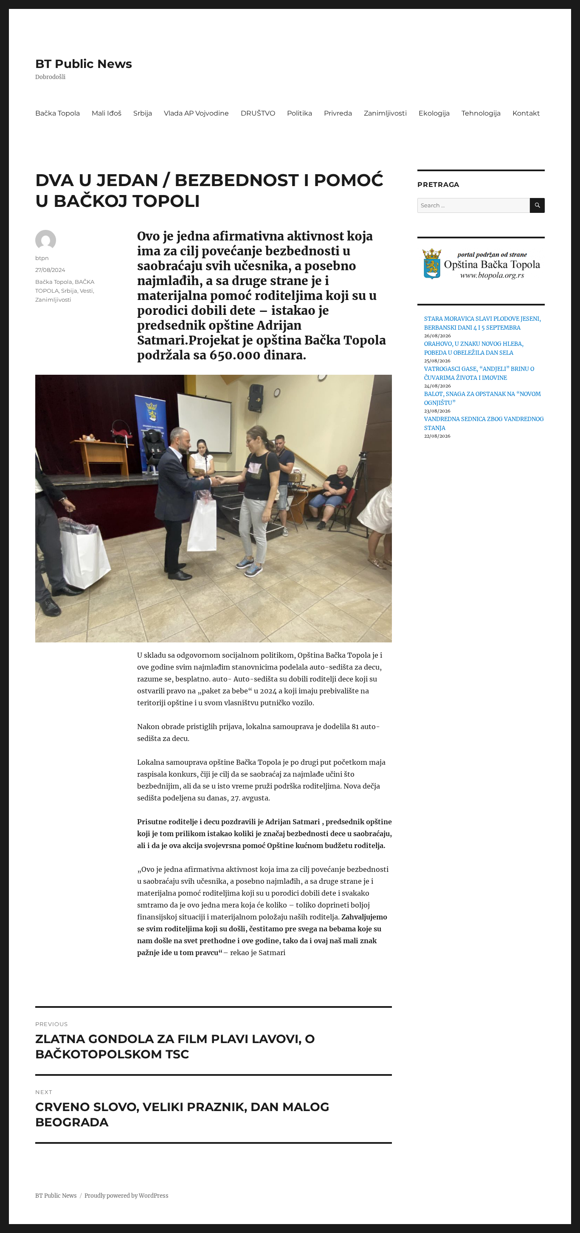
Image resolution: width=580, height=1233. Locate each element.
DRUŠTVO (258, 113)
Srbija (142, 113)
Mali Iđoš (106, 113)
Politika (299, 113)
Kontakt (526, 113)
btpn (42, 258)
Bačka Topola (57, 113)
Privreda (338, 113)
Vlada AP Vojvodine (196, 113)
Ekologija (434, 113)
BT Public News (83, 64)
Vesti (86, 290)
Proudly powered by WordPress (126, 1195)
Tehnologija (481, 113)
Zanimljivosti (385, 113)
